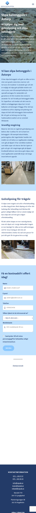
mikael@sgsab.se (18, 488)
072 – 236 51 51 (18, 476)
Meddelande (7, 322)
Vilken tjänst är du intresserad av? (15, 313)
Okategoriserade (18, 366)
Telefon (6, 303)
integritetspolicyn (9, 341)
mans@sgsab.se (18, 486)
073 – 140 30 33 (18, 479)
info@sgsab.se (18, 483)
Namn (5, 283)
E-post (5, 293)
